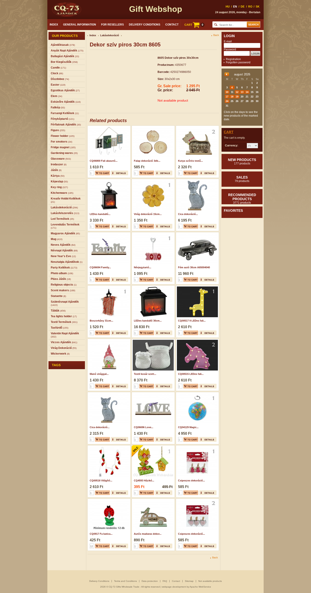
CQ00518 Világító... (101, 480)
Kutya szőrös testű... (190, 160)
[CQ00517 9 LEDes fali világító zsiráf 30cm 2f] (197, 287)
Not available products (210, 581)
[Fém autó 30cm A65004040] (197, 233)
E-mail (228, 41)
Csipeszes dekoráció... (191, 480)
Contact (171, 24)
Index (54, 24)
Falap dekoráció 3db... (147, 160)
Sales (242, 179)
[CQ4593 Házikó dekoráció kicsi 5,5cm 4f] (153, 446)
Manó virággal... (99, 374)
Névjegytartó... (142, 267)
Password (230, 49)
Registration (233, 59)
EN (235, 6)
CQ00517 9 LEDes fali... (192, 320)
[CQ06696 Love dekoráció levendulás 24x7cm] (153, 393)
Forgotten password (238, 62)
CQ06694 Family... (100, 267)
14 (247, 92)
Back (216, 35)
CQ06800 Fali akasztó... (103, 160)
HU (228, 6)
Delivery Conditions (144, 24)
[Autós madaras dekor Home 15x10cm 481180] (153, 500)
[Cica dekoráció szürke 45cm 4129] (197, 180)
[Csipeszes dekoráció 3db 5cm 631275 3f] (197, 446)
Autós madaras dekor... (147, 533)
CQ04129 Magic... (188, 427)
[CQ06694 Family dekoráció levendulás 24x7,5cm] (108, 233)
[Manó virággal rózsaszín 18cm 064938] (108, 340)
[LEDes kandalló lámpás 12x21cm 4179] (108, 180)
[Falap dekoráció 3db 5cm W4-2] (153, 127)
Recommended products (242, 198)
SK (258, 6)
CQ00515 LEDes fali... (191, 374)
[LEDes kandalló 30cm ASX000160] (153, 287)
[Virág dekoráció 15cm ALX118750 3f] (153, 180)
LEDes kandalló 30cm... (148, 320)
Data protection (150, 581)
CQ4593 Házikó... (144, 480)
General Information (79, 24)
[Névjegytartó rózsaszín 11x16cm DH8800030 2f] (153, 233)
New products (242, 161)
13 (242, 92)
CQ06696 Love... (143, 427)
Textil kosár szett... (145, 374)
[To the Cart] (102, 173)
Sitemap (189, 581)
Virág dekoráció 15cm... (148, 214)
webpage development (174, 586)
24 (227, 101)
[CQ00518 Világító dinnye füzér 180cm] (108, 446)
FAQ (165, 581)
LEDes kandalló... (100, 214)
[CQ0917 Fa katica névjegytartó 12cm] (108, 500)
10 (227, 92)
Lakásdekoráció (109, 35)
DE (243, 6)
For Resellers (112, 24)
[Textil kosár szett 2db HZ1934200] (153, 340)
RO (250, 6)
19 (237, 96)
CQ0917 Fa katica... (101, 533)
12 (237, 92)
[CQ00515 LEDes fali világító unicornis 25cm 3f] (197, 340)
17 (227, 96)
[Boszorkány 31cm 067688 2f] (108, 287)
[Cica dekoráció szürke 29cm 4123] (108, 393)
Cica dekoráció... (188, 214)
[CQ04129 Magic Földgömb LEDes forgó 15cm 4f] (197, 393)
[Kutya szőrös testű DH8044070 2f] (197, 127)
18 (232, 96)
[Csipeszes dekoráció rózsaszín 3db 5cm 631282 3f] (197, 500)
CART (193, 24)
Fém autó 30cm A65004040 (194, 267)
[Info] (119, 173)
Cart (228, 132)
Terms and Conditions (125, 581)
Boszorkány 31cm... (101, 320)
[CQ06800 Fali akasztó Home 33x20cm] (108, 127)
